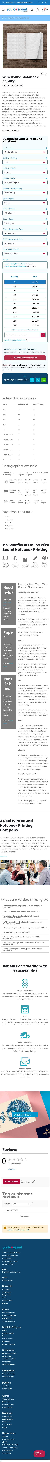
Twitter (8, 85)
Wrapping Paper (8, 1364)
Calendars (8, 1370)
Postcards (6, 1402)
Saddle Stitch (7, 1416)
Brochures (6, 1289)
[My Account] (38, 9)
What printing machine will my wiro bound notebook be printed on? (21, 917)
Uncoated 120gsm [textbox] (11, 182)
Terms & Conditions (9, 1447)
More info (11, 1169)
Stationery (8, 1350)
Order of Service (8, 1344)
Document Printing (9, 1353)
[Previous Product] (41, 73)
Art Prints (5, 1386)
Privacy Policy (7, 1450)
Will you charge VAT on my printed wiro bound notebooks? (22, 949)
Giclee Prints (7, 1389)
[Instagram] (46, 2)
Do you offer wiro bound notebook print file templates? (21, 937)
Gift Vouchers (7, 1339)
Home (3, 18)
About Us (3, 857)
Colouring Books (8, 1321)
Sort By (6, 1204)
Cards (6, 1395)
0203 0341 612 (9, 2)
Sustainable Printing (9, 1445)
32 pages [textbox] (7, 172)
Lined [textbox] (6, 162)
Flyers (4, 1330)
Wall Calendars (8, 1376)
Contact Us (6, 1453)
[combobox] (25, 152)
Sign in (10, 1230)
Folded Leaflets (8, 1333)
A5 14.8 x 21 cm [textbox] (10, 152)
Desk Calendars (8, 1374)
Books (5, 1309)
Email (21, 85)
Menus (4, 1336)
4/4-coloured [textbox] (9, 213)
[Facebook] (38, 2)
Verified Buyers (12, 1210)
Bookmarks (6, 1362)
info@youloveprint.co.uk (24, 2)
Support (5, 1436)
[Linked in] (42, 2)
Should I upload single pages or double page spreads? (22, 906)
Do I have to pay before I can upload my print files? (25, 928)
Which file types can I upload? (16, 932)
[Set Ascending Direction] (31, 1203)
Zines (4, 1298)
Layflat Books (7, 1318)
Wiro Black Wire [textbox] (10, 253)
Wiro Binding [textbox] (9, 192)
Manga (5, 1303)
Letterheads (7, 1356)
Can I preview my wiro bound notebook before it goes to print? (23, 943)
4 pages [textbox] (7, 203)
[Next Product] (45, 73)
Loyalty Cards (7, 1407)
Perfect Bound (7, 1419)
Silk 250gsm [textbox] (9, 223)
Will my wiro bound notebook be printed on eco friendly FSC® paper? (23, 923)
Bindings (7, 1413)
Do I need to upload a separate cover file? (21, 911)
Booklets (7, 1286)
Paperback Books (9, 1315)
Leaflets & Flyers (11, 1327)
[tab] (25, 906)
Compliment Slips (9, 1359)
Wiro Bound (6, 1422)
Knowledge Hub (8, 1439)
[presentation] (5, 46)
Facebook (4, 85)
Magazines (6, 1295)
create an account (22, 1230)
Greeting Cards (8, 1399)
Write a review (11, 1182)
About (4, 1442)
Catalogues (6, 1292)
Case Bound (7, 1425)
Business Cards (8, 1405)
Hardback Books (8, 1313)
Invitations (6, 1341)
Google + (17, 85)
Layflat (4, 1427)
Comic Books (7, 1300)
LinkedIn (13, 85)
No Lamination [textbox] (10, 233)
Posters (6, 1382)
